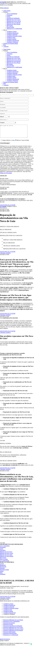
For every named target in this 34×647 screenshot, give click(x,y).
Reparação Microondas (9, 631)
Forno (1, 548)
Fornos (8, 16)
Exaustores (9, 15)
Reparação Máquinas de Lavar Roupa (13, 620)
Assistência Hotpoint (12, 34)
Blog (4, 45)
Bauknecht (3, 565)
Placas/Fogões (10, 27)
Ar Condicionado (4, 560)
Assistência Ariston (12, 31)
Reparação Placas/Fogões (10, 633)
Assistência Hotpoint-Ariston (14, 36)
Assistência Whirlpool (12, 42)
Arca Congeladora (5, 545)
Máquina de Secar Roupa (6, 556)
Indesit (1, 571)
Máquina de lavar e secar (6, 553)
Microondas (10, 25)
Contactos (5, 46)
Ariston (2, 563)
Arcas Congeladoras (12, 13)
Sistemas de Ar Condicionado (14, 28)
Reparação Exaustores (9, 623)
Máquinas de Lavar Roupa (13, 22)
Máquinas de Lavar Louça (13, 19)
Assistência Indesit (11, 39)
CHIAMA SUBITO (5, 253)
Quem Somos (6, 10)
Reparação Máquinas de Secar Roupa (13, 630)
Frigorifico (3, 550)
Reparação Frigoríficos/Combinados (12, 626)
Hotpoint (2, 568)
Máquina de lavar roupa (6, 554)
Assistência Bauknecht (12, 33)
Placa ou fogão (4, 559)
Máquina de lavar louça (6, 551)
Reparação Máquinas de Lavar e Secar (13, 629)
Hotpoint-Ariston (4, 569)
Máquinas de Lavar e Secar (14, 21)
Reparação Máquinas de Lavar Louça (13, 627)
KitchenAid (3, 566)
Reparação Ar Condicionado (10, 634)
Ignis (1, 572)
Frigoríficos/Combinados (13, 18)
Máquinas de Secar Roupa (13, 24)
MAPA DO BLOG (5, 639)
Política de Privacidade (6, 173)
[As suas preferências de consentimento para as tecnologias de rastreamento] (31, 644)
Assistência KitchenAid (13, 40)
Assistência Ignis (11, 37)
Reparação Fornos (8, 624)
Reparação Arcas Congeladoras (11, 621)
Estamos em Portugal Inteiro (10, 43)
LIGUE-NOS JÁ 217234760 (7, 205)
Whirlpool (2, 574)
